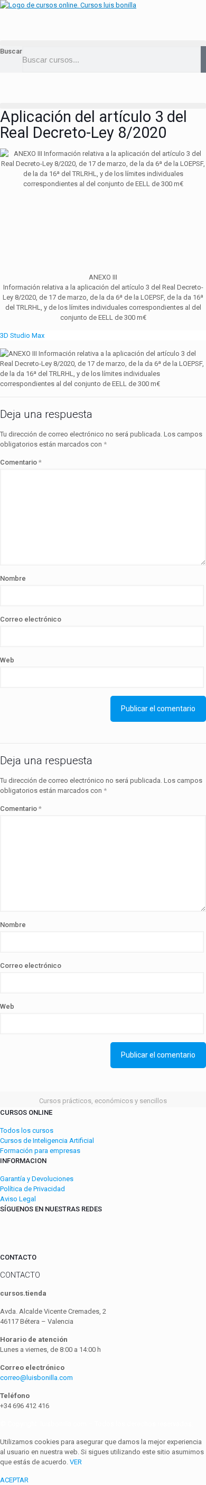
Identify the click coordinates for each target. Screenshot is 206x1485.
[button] (103, 43)
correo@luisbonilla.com (36, 1378)
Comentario (21, 462)
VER (76, 1462)
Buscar (11, 51)
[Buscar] (203, 59)
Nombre (13, 578)
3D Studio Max (22, 335)
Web (7, 660)
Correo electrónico (30, 619)
